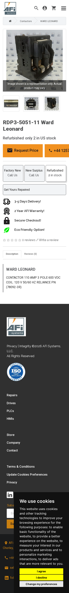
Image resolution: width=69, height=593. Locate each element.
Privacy (12, 482)
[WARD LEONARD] (34, 60)
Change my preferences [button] (41, 584)
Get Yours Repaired (17, 189)
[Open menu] (63, 8)
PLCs (10, 411)
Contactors (26, 21)
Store (10, 435)
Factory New (12, 173)
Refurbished (55, 173)
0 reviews (28, 240)
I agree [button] (41, 571)
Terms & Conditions (21, 466)
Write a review (49, 240)
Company (13, 442)
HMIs (10, 419)
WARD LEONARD (49, 21)
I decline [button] (41, 577)
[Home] (9, 21)
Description (12, 254)
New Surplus (34, 173)
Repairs (12, 395)
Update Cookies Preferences (27, 474)
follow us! (17, 578)
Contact (12, 450)
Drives (11, 403)
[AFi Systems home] (16, 326)
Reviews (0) (30, 254)
